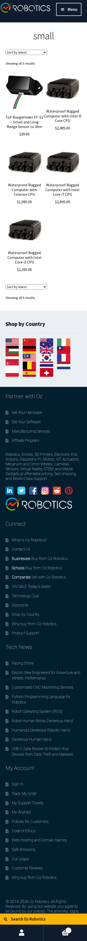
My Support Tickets (28, 803)
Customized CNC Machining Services (42, 687)
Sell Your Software (26, 422)
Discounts (20, 605)
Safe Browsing (23, 849)
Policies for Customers (30, 821)
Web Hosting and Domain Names (39, 840)
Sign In (17, 784)
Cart (56, 928)
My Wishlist (21, 812)
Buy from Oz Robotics (40, 558)
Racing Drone (23, 663)
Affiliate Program (25, 440)
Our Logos (20, 859)
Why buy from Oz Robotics (34, 624)
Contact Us (21, 549)
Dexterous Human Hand (31, 739)
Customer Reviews (27, 868)
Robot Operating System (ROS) (37, 711)
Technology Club (25, 596)
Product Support (25, 633)
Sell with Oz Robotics (39, 577)
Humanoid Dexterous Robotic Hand (41, 730)
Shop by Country (26, 614)
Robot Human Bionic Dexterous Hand (42, 721)
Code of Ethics (24, 831)
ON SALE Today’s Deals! (31, 586)
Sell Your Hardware (27, 412)
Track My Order (24, 793)
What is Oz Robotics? (29, 540)
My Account (22, 933)
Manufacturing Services (31, 431)
